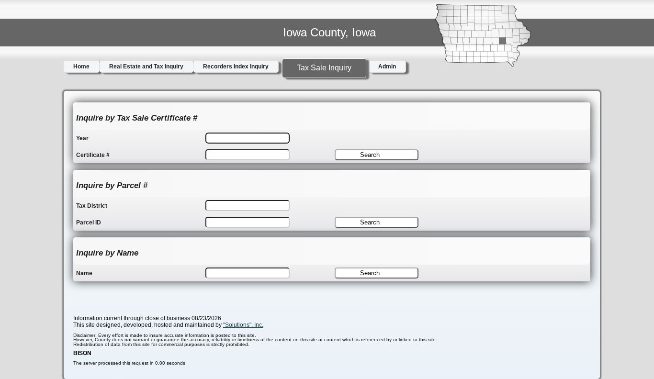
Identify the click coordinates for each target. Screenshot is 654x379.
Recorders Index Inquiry (236, 66)
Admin (387, 66)
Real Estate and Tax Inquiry (146, 66)
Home (81, 66)
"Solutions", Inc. (243, 325)
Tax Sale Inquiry (324, 68)
